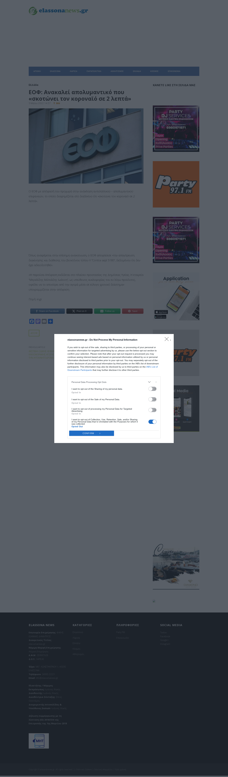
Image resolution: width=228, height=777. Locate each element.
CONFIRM (88, 433)
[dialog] (114, 388)
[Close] (168, 340)
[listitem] (114, 382)
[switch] (152, 389)
